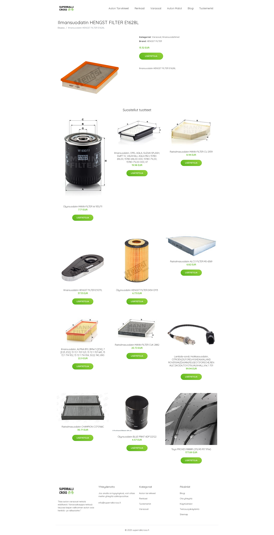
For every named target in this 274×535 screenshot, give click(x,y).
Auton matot (174, 8)
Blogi (191, 8)
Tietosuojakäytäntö (189, 509)
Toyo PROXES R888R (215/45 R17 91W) (191, 449)
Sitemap (184, 514)
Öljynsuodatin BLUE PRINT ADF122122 (137, 436)
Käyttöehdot (186, 503)
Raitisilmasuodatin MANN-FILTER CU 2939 (191, 151)
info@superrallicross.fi (109, 502)
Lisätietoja (151, 56)
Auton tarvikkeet (119, 8)
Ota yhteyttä (186, 498)
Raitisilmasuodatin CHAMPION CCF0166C (83, 426)
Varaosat (155, 8)
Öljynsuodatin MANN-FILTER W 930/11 (82, 206)
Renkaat (140, 8)
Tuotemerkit (206, 8)
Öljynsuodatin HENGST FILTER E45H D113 (137, 290)
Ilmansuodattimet (171, 37)
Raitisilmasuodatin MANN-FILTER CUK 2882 (137, 344)
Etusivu (61, 27)
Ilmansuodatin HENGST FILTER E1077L (83, 290)
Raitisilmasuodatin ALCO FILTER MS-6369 (191, 261)
